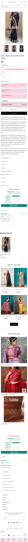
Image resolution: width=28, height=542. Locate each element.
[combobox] (16, 6)
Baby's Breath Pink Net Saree (19, 290)
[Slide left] (1, 48)
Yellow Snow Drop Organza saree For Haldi (20, 317)
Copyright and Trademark (9, 490)
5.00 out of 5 (17, 191)
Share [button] (3, 182)
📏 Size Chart (4, 100)
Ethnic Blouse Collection (7, 364)
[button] (2, 2)
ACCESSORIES (4, 424)
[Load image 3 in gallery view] (21, 48)
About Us (4, 506)
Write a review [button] (14, 205)
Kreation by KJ (11, 528)
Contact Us (5, 497)
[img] (4, 214)
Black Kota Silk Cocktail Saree (6, 290)
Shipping (2, 66)
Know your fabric (6, 502)
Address (4, 499)
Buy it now (14, 113)
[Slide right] (26, 48)
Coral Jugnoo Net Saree (6, 316)
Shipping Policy (6, 478)
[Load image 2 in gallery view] (14, 48)
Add (24, 90)
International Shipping (8, 487)
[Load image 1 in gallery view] (6, 48)
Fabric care (5, 504)
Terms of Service (6, 475)
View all (14, 324)
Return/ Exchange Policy (8, 481)
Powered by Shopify (18, 528)
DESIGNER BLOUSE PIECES (7, 394)
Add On (23, 85)
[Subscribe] (23, 517)
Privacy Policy (6, 484)
